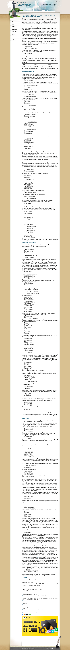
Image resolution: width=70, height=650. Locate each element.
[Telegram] (25, 614)
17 (54, 549)
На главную (47, 648)
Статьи (13, 39)
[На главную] (56, 1)
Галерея (13, 34)
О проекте (51, 648)
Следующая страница (51, 612)
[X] (27, 614)
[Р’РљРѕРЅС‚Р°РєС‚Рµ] (22, 614)
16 (22, 600)
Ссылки (13, 37)
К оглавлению (38, 612)
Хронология (14, 36)
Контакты (54, 648)
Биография (13, 21)
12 (22, 595)
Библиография (14, 29)
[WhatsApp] (30, 614)
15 (22, 599)
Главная (13, 19)
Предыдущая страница (25, 612)
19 (22, 604)
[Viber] (28, 614)
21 (37, 557)
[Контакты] (59, 1)
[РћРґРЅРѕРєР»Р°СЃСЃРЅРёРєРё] (24, 614)
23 (22, 609)
